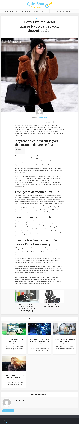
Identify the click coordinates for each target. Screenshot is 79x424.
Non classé (39, 19)
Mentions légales (5, 422)
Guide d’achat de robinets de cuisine (64, 340)
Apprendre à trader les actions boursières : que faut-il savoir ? (39, 341)
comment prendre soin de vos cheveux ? (14, 376)
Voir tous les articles (8, 410)
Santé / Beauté (44, 11)
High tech (17, 11)
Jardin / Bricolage (27, 11)
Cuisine (62, 11)
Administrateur (42, 35)
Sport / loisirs (54, 11)
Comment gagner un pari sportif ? (14, 340)
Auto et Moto (9, 11)
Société (68, 11)
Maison (36, 11)
